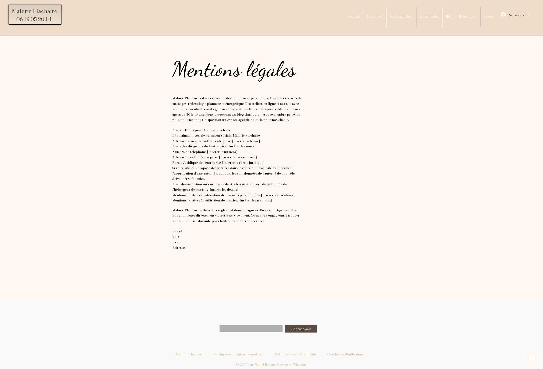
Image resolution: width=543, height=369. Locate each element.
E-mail (224, 323)
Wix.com (299, 364)
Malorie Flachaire (34, 11)
